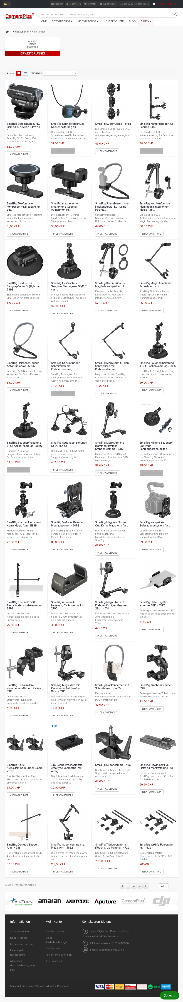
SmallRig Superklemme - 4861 (113, 765)
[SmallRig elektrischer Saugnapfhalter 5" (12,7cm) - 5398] (25, 261)
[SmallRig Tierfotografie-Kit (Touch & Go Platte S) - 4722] (113, 822)
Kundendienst (109, 4)
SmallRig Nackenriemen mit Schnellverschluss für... (112, 687)
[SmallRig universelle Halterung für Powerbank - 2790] (69, 580)
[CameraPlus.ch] (19, 16)
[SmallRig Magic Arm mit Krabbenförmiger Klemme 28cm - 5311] (113, 580)
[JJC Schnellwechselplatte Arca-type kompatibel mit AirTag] (69, 742)
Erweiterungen (33, 53)
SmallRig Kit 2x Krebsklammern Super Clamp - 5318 (25, 768)
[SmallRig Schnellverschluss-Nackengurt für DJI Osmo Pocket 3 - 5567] (113, 181)
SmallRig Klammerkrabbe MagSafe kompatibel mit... (111, 285)
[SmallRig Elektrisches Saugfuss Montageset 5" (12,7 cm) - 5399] (69, 261)
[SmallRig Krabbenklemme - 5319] (158, 663)
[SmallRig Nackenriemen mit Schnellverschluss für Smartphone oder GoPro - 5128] (113, 663)
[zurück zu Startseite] (7, 31)
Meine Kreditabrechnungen (57, 940)
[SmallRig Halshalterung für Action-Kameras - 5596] (25, 340)
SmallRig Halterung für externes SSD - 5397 (153, 604)
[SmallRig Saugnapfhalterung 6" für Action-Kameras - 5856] (25, 420)
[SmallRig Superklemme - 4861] (113, 742)
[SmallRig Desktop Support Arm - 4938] (25, 822)
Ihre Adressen (53, 948)
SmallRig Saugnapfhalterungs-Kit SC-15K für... (69, 444)
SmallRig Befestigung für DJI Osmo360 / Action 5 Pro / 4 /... (24, 127)
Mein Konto (54, 921)
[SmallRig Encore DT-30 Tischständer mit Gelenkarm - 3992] (25, 580)
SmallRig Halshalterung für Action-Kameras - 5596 (23, 365)
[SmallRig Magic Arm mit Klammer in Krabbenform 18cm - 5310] (69, 663)
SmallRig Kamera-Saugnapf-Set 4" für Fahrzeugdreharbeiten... (156, 446)
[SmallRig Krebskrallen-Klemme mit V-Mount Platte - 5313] (25, 663)
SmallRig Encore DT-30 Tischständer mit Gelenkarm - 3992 (24, 605)
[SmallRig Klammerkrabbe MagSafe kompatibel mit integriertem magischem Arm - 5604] (113, 261)
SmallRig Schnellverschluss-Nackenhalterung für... (68, 125)
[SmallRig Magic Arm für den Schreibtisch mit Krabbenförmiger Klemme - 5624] (158, 261)
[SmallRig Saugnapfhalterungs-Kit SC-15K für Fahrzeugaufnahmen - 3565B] (69, 420)
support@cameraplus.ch (110, 949)
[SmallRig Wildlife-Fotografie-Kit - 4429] (158, 822)
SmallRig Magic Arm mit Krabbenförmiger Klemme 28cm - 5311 (111, 605)
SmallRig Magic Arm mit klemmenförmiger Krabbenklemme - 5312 (109, 446)
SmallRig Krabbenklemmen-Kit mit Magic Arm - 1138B (24, 524)
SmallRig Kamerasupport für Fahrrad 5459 (156, 125)
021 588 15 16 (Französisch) (135, 4)
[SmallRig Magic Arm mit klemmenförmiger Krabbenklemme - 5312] (113, 420)
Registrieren (74, 4)
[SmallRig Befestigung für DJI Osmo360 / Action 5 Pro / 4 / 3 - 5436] (25, 101)
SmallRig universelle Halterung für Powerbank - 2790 (67, 605)
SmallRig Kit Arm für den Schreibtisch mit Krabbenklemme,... (65, 366)
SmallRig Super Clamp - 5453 (113, 124)
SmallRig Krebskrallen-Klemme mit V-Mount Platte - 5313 (24, 688)
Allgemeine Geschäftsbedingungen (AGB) (23, 965)
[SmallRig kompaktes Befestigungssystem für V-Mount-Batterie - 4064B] (158, 500)
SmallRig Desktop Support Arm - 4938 (22, 846)
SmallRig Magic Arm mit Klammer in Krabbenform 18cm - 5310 (66, 688)
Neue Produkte (18, 937)
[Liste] (25, 73)
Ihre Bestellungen (55, 931)
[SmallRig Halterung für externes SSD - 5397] (158, 580)
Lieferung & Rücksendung (18, 952)
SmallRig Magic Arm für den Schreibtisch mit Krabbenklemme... (112, 366)
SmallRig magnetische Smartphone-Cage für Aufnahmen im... (64, 207)
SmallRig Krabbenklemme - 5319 (156, 687)
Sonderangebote (19, 931)
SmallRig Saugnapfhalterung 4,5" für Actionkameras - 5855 (158, 365)
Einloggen (58, 4)
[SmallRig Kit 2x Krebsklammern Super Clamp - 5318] (25, 742)
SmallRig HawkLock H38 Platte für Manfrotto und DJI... (157, 767)
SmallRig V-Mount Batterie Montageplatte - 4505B (67, 524)
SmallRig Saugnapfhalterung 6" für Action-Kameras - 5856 (24, 444)
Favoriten (91, 4)
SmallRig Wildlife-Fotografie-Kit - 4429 (157, 846)
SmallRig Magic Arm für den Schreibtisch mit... (156, 285)
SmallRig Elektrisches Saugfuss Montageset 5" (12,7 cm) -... (68, 286)
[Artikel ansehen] (21, 901)
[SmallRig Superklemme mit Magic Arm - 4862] (69, 822)
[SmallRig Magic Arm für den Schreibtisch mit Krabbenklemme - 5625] (113, 340)
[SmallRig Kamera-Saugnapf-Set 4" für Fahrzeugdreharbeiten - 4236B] (158, 420)
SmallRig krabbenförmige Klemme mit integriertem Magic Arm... (155, 207)
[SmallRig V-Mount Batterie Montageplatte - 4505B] (69, 500)
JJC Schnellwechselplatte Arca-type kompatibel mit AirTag (66, 768)
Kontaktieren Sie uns (21, 944)
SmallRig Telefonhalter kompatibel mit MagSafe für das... (23, 207)
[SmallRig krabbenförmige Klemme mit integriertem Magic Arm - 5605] (158, 181)
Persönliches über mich (59, 954)
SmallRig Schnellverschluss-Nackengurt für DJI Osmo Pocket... (112, 207)
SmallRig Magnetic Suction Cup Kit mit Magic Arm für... (111, 524)
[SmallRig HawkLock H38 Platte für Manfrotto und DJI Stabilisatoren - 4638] (158, 742)
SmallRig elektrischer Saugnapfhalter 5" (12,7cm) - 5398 (23, 286)
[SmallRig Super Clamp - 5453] (113, 101)
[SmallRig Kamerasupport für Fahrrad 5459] (158, 101)
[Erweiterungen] (32, 44)
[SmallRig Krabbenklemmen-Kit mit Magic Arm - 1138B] (25, 500)
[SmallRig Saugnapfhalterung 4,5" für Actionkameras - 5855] (158, 340)
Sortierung (36, 73)
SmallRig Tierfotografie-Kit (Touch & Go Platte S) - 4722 (112, 846)
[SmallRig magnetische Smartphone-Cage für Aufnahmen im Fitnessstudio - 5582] (69, 181)
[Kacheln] (19, 73)
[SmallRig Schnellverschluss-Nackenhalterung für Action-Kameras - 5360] (69, 101)
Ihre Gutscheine (54, 961)
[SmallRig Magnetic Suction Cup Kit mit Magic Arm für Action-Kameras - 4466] (113, 500)
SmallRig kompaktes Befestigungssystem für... (155, 524)
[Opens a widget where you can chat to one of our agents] (169, 995)
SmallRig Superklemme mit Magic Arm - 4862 (67, 846)
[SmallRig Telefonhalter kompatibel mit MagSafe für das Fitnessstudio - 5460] (25, 181)
